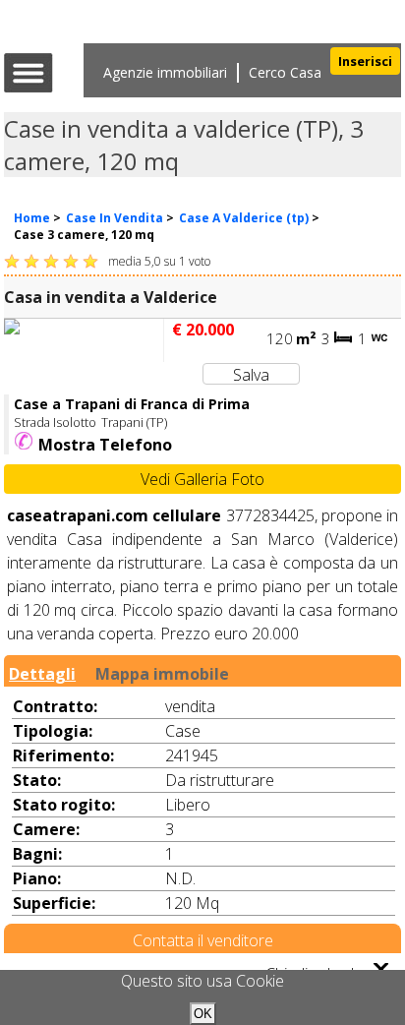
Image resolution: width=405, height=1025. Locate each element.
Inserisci (365, 61)
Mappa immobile (162, 672)
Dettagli (42, 672)
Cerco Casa (285, 72)
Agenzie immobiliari (165, 72)
